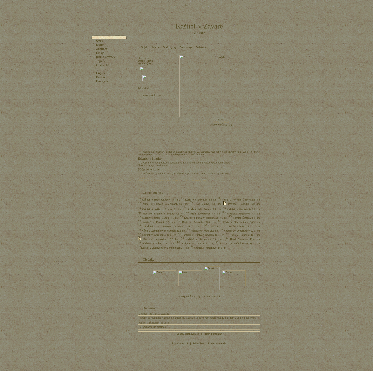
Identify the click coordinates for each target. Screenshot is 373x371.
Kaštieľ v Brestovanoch (156, 199)
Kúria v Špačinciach (235, 222)
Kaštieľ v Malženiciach (227, 226)
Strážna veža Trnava (199, 209)
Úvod (99, 40)
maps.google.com (151, 95)
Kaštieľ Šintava (242, 218)
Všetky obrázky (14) (221, 124)
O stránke (102, 65)
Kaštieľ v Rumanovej (205, 247)
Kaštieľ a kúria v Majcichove (201, 218)
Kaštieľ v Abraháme (154, 235)
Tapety (100, 61)
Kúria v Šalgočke (193, 222)
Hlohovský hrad (200, 230)
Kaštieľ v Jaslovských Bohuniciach (160, 247)
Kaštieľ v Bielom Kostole (164, 226)
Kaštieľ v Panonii (153, 222)
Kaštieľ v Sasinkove (198, 239)
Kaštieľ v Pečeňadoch (234, 243)
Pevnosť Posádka (238, 204)
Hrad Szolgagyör (200, 213)
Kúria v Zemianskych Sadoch (159, 230)
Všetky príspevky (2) (188, 334)
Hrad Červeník (239, 239)
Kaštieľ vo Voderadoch (237, 230)
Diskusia (186, 47)
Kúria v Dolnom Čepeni (156, 218)
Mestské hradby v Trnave (158, 213)
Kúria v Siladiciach (196, 199)
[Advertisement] (156, 111)
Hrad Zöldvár (202, 204)
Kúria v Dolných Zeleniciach (160, 204)
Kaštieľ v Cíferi (153, 243)
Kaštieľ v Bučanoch (239, 209)
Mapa (155, 47)
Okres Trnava (145, 61)
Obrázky (169, 47)
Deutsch (101, 77)
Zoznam (101, 48)
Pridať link (198, 343)
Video (201, 47)
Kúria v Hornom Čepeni (236, 199)
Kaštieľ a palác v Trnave (157, 209)
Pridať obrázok (212, 296)
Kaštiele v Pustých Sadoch (198, 235)
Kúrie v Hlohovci (239, 235)
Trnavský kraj (145, 63)
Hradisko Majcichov (238, 213)
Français (102, 81)
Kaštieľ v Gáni (191, 243)
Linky (100, 52)
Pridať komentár (213, 334)
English (101, 73)
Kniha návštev (105, 57)
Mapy (100, 44)
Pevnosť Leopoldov (154, 239)
